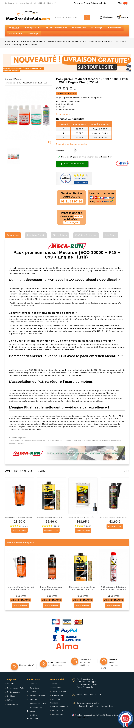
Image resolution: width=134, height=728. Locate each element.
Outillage (11, 696)
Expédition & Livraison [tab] (86, 235)
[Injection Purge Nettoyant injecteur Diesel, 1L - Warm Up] (21, 567)
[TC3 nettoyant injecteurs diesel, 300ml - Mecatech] (114, 567)
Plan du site (57, 695)
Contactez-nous (59, 691)
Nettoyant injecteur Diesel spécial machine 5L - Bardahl (83, 517)
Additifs (10, 684)
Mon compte (57, 710)
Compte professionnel (56, 685)
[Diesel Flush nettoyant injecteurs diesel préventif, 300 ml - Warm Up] (52, 567)
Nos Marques (57, 714)
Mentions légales (37, 695)
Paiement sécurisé (38, 704)
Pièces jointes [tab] (60, 235)
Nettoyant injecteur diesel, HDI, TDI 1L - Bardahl (51, 517)
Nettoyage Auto (13, 692)
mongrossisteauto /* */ (28, 15)
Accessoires (12, 704)
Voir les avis (81, 182)
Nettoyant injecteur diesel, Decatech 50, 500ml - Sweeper (114, 517)
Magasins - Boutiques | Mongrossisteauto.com (59, 703)
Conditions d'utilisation (33, 689)
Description (13, 235)
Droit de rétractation (32, 716)
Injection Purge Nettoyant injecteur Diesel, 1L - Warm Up (19, 517)
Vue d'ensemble (31, 480)
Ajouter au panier (72, 164)
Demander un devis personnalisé (71, 144)
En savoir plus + (63, 114)
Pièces (10, 700)
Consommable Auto (15, 688)
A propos (33, 699)
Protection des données (34, 709)
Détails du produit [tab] (35, 235)
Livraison (34, 684)
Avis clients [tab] (110, 235)
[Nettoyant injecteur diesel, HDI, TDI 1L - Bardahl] (83, 567)
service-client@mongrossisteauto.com (96, 706)
